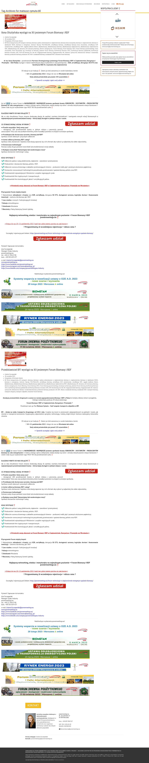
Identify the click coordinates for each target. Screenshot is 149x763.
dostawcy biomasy (33, 48)
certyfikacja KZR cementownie (62, 382)
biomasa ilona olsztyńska (68, 43)
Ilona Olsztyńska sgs (18, 50)
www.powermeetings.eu (9, 262)
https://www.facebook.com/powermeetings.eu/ (17, 264)
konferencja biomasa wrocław (36, 388)
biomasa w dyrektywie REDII (89, 380)
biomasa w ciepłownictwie (83, 43)
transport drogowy (10, 391)
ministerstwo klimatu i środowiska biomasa (24, 390)
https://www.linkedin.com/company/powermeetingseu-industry (22, 268)
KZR (17, 52)
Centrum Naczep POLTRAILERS (40, 45)
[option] (118, 21)
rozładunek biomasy (39, 54)
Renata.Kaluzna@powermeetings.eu (70, 729)
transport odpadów (21, 391)
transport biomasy (92, 390)
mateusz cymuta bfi (71, 52)
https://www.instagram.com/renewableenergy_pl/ (18, 266)
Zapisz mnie (118, 62)
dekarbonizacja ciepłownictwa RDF (56, 384)
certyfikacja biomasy (57, 45)
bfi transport (22, 43)
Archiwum (97, 4)
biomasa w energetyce (23, 45)
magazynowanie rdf (58, 52)
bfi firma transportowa (11, 43)
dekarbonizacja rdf (13, 48)
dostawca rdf (24, 48)
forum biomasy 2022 (69, 48)
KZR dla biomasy (24, 52)
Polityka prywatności (59, 759)
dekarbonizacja (43, 47)
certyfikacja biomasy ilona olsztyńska (75, 45)
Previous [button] (117, 36)
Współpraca (105, 4)
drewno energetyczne (46, 48)
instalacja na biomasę (32, 50)
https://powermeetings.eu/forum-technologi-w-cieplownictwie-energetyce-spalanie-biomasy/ (61, 233)
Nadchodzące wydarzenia (84, 4)
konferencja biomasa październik (80, 50)
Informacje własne (17, 41)
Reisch (62, 390)
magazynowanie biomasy (44, 52)
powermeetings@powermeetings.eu (41, 738)
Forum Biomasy (57, 48)
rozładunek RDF (50, 54)
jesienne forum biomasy (46, 50)
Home (63, 4)
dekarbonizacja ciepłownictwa (71, 47)
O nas (113, 4)
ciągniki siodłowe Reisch (31, 47)
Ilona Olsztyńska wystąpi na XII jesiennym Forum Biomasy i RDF (35, 32)
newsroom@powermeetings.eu (111, 46)
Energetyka (8, 41)
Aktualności (70, 4)
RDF (31, 54)
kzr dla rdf (33, 52)
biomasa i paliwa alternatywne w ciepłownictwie (46, 43)
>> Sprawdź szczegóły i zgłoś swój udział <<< (49, 80)
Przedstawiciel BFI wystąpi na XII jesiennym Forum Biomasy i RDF (36, 369)
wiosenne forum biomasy (62, 54)
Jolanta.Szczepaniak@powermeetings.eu (20, 260)
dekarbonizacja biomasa (55, 47)
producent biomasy (15, 54)
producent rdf (26, 54)
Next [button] (117, 13)
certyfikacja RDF (18, 47)
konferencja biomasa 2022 (62, 50)
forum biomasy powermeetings (85, 48)
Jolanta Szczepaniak (10, 37)
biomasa (28, 43)
